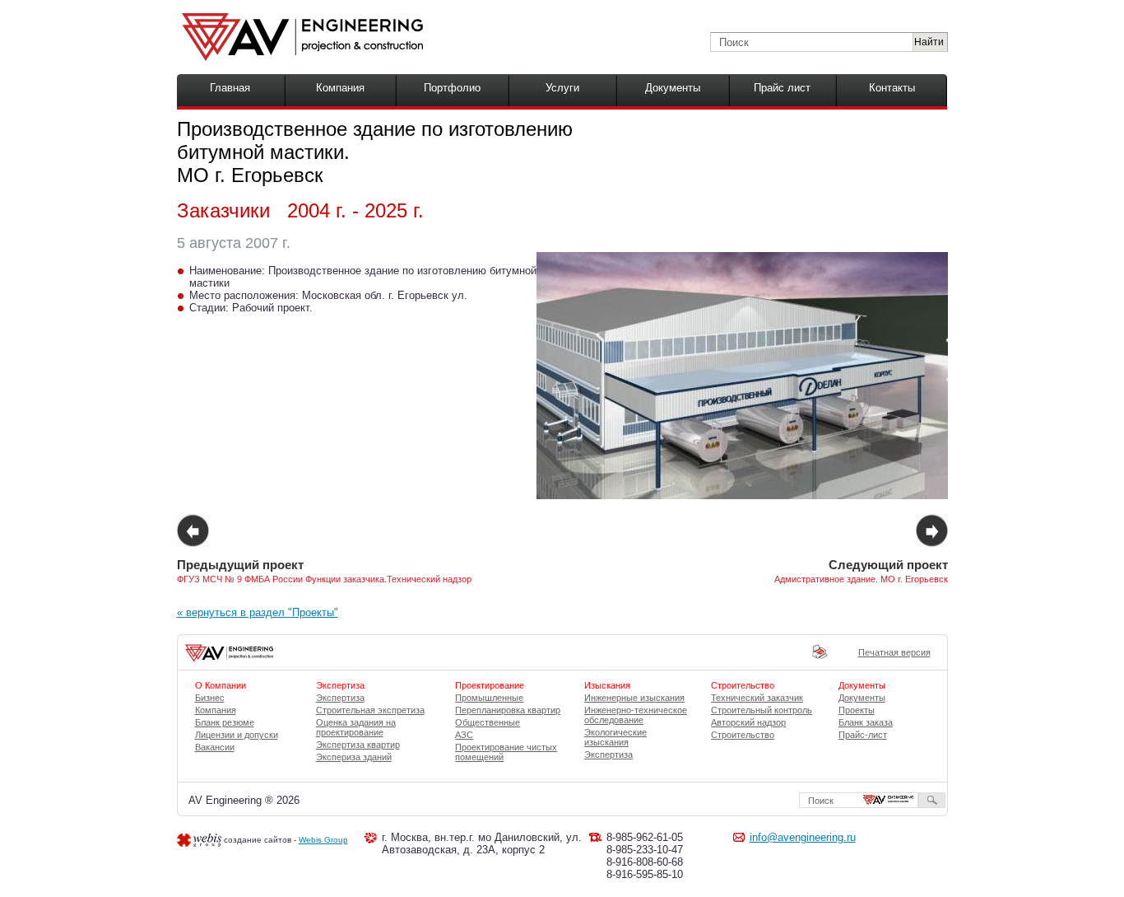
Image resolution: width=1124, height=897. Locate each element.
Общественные (487, 722)
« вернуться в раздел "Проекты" (257, 612)
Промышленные (489, 698)
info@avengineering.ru (803, 837)
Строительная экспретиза (370, 710)
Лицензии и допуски (236, 735)
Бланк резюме (224, 722)
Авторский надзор (748, 722)
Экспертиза (340, 698)
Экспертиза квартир (358, 745)
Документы (672, 88)
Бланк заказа (865, 722)
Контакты (892, 88)
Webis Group (323, 839)
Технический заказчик (757, 698)
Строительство (742, 735)
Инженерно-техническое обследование (635, 715)
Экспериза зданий (354, 757)
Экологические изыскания (615, 737)
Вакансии (215, 747)
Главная (230, 88)
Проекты (856, 710)
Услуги (562, 88)
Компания (340, 88)
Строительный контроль (761, 710)
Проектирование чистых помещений (506, 752)
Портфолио (452, 88)
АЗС (464, 735)
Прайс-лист (862, 735)
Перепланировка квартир (507, 710)
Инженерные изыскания (634, 698)
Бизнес (210, 698)
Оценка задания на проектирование (356, 727)
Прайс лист (782, 88)
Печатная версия (894, 652)
